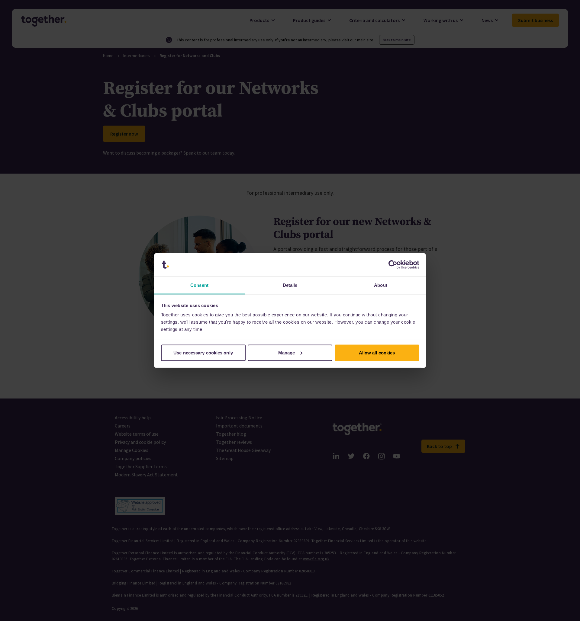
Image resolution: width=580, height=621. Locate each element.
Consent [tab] (199, 285)
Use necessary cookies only (203, 352)
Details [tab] (290, 285)
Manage (286, 352)
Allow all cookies (377, 352)
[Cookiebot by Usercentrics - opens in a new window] (392, 264)
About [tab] (380, 285)
